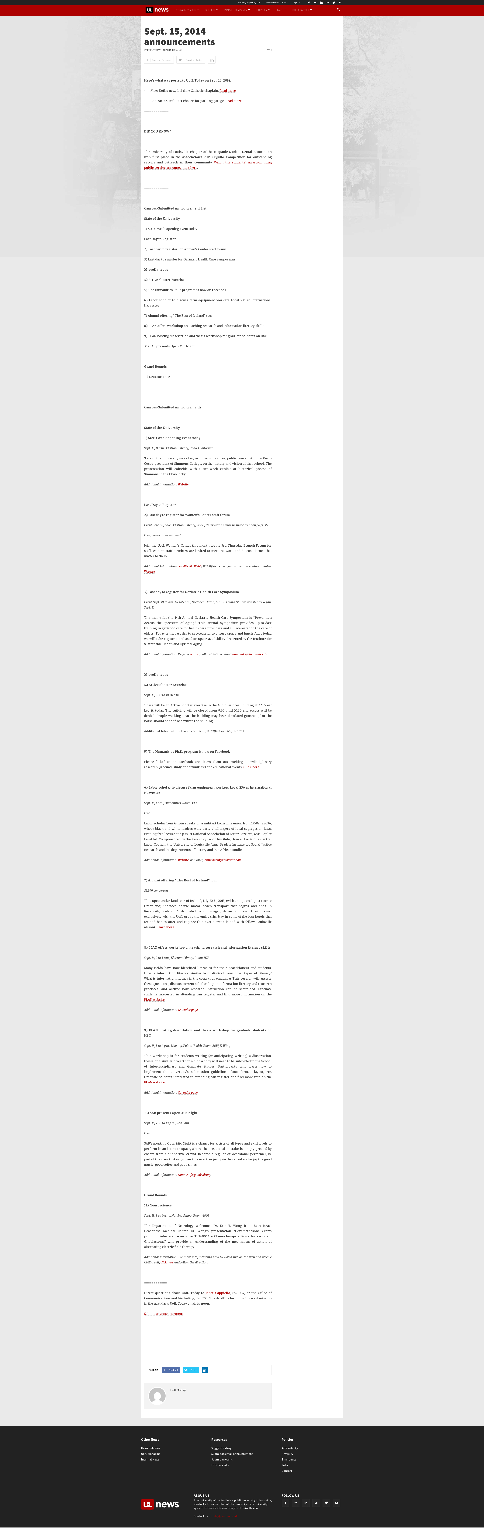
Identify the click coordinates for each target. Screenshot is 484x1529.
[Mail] (327, 2)
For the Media (220, 1465)
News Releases (272, 2)
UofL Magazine (150, 1454)
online (194, 654)
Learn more (165, 927)
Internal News (150, 1459)
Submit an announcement (163, 1314)
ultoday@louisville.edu (223, 1516)
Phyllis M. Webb (189, 566)
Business (210, 9)
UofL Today (154, 50)
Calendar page (188, 1010)
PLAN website (154, 999)
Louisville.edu (249, 1508)
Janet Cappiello (218, 1293)
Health (280, 9)
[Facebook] (309, 2)
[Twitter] (334, 2)
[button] (338, 9)
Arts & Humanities (186, 9)
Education (261, 9)
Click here (251, 767)
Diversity (287, 1454)
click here (167, 1262)
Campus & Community (235, 9)
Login (295, 2)
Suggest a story (221, 1448)
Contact (285, 2)
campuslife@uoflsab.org (194, 1175)
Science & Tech (300, 9)
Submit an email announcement (232, 1454)
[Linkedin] (321, 2)
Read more (228, 90)
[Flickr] (315, 2)
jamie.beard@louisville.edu (222, 860)
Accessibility (290, 1448)
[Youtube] (340, 2)
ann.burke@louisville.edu (249, 654)
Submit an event (222, 1459)
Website (183, 484)
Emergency (289, 1459)
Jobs (285, 1465)
